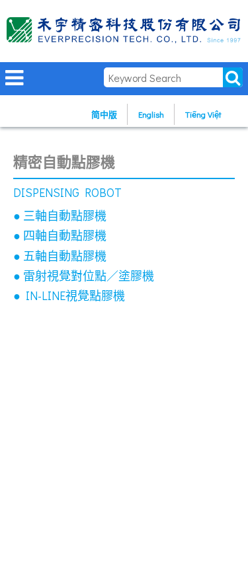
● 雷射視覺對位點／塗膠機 (83, 276)
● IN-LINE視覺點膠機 (69, 295)
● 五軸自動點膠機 (59, 256)
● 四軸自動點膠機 (59, 235)
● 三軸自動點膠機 (59, 215)
